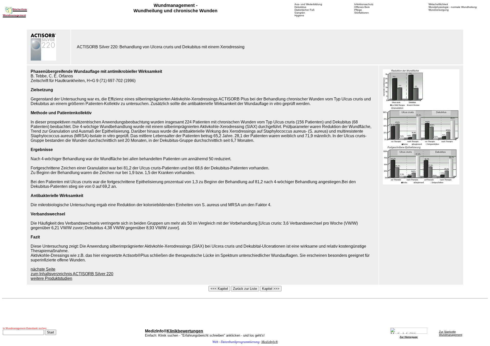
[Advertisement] (245, 313)
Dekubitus (300, 7)
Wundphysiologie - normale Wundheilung (452, 7)
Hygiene (299, 15)
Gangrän (300, 12)
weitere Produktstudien (51, 278)
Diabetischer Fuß (304, 9)
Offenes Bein (362, 7)
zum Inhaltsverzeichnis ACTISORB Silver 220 (72, 274)
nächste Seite (43, 269)
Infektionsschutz (363, 4)
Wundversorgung (438, 9)
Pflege (358, 9)
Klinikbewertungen (185, 331)
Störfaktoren (361, 12)
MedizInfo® (269, 342)
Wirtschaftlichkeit (438, 4)
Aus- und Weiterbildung (308, 4)
